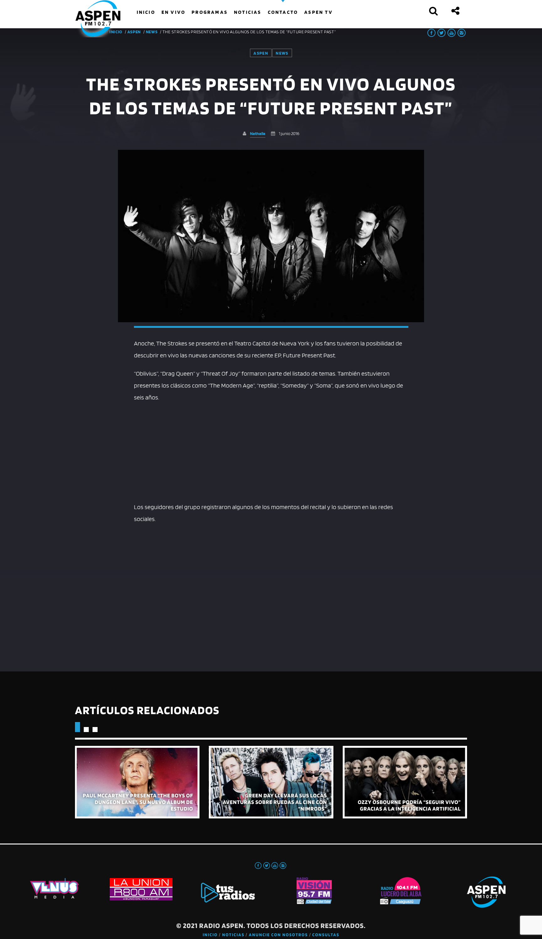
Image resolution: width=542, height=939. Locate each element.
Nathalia (257, 133)
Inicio (210, 934)
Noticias (233, 934)
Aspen (134, 31)
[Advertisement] (271, 451)
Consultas (325, 934)
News (152, 31)
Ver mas (137, 782)
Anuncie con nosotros (278, 934)
